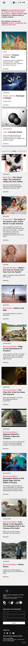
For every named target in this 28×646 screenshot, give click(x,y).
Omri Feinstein (10, 640)
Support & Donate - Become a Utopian (12, 635)
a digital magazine (16, 13)
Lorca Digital (10, 638)
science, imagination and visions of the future (13, 24)
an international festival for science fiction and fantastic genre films (13, 11)
